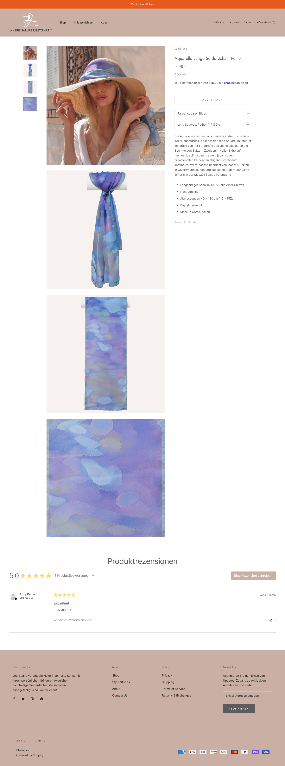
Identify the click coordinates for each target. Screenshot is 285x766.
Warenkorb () (266, 22)
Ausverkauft (213, 100)
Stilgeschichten (83, 22)
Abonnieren (239, 708)
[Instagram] (32, 699)
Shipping (168, 682)
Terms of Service (173, 689)
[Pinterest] (194, 222)
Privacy (167, 675)
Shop (63, 22)
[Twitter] (189, 222)
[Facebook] (184, 222)
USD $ (217, 22)
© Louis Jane (22, 750)
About (104, 22)
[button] (93, 575)
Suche (247, 22)
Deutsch (37, 741)
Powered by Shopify (29, 755)
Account (234, 22)
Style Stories (121, 682)
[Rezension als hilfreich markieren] (271, 620)
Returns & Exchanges (176, 695)
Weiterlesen (48, 690)
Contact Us (119, 695)
